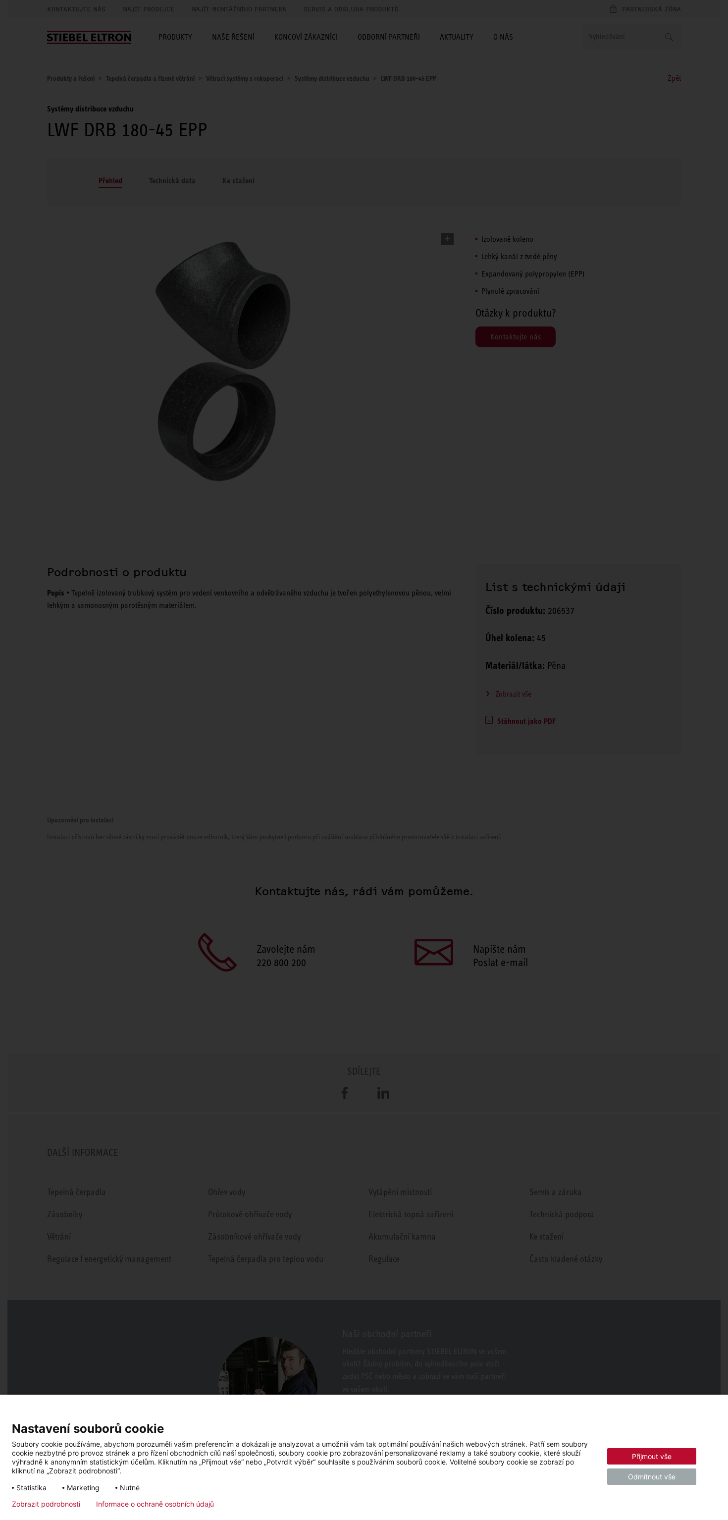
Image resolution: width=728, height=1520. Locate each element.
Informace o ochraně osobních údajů (155, 1504)
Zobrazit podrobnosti (46, 1504)
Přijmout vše (652, 1456)
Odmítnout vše (652, 1476)
